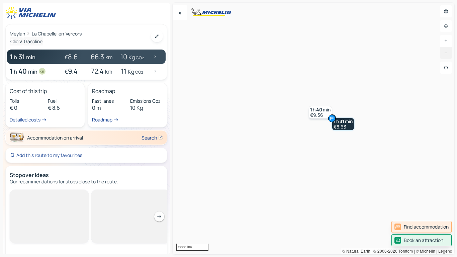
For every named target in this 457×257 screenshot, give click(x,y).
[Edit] (157, 36)
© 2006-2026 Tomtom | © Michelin (404, 251)
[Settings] (446, 26)
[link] (421, 227)
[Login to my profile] (446, 11)
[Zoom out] (446, 53)
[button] (343, 124)
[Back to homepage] (32, 12)
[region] (313, 128)
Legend (445, 251)
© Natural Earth (356, 251)
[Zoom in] (446, 41)
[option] (38, 195)
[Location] (446, 68)
